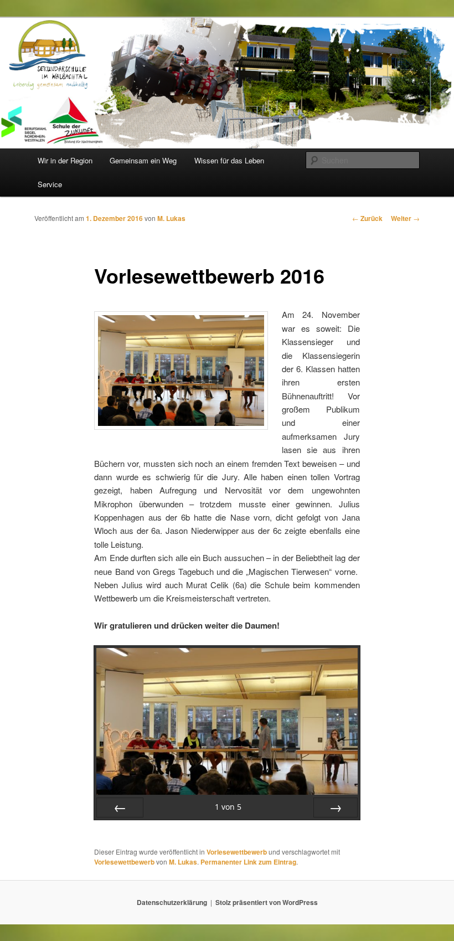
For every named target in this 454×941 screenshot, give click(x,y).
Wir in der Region (65, 160)
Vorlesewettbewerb (237, 852)
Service (50, 184)
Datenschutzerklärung (172, 902)
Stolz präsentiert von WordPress (266, 902)
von (228, 806)
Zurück (367, 218)
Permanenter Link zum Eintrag (248, 862)
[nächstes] (335, 807)
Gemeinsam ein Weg (143, 160)
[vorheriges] (119, 807)
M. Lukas (171, 218)
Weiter (405, 218)
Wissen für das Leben (229, 160)
